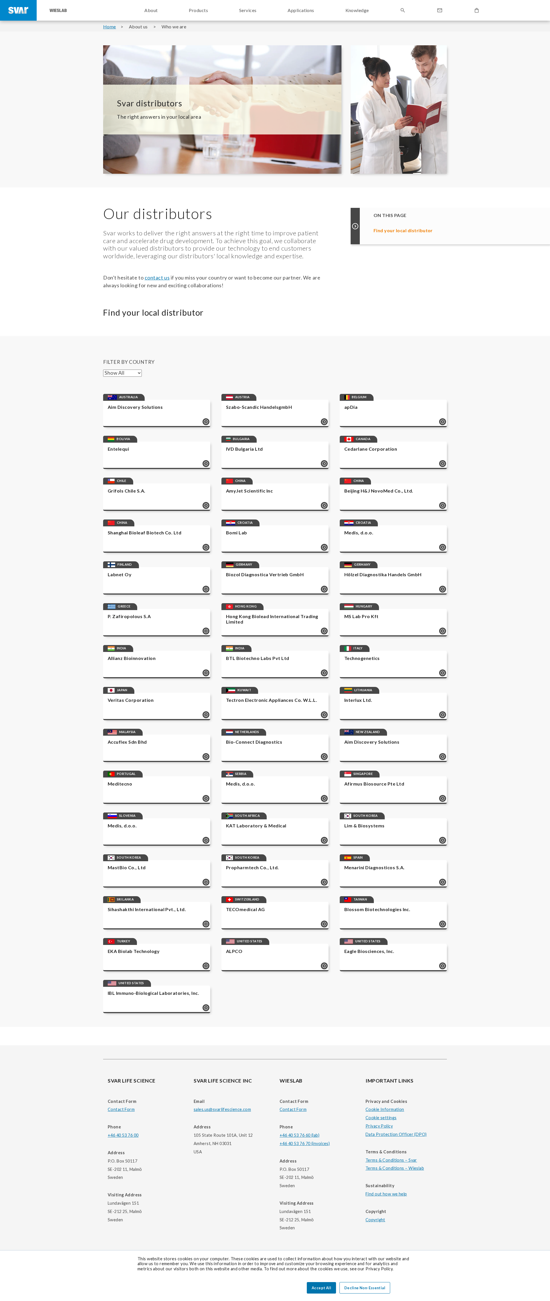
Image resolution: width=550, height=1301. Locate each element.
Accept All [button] (321, 1288)
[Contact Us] (440, 10)
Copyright (375, 1219)
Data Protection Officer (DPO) (396, 1134)
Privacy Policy (379, 1126)
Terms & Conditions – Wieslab (395, 1168)
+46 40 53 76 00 (123, 1135)
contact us (157, 277)
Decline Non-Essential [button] (364, 1288)
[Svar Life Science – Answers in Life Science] (18, 10)
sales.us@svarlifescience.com (222, 1109)
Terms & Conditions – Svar (391, 1160)
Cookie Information (385, 1109)
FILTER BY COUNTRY (129, 362)
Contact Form (121, 1109)
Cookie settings (381, 1117)
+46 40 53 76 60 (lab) (299, 1135)
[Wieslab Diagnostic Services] (58, 10)
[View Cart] (477, 10)
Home (109, 26)
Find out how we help (386, 1193)
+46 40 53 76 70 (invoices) (305, 1143)
